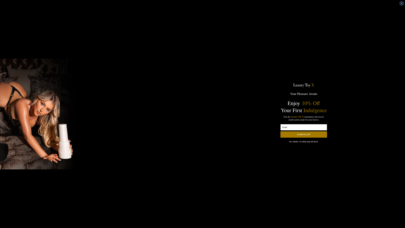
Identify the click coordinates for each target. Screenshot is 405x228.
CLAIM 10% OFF (303, 134)
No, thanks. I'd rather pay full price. (303, 142)
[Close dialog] (401, 3)
